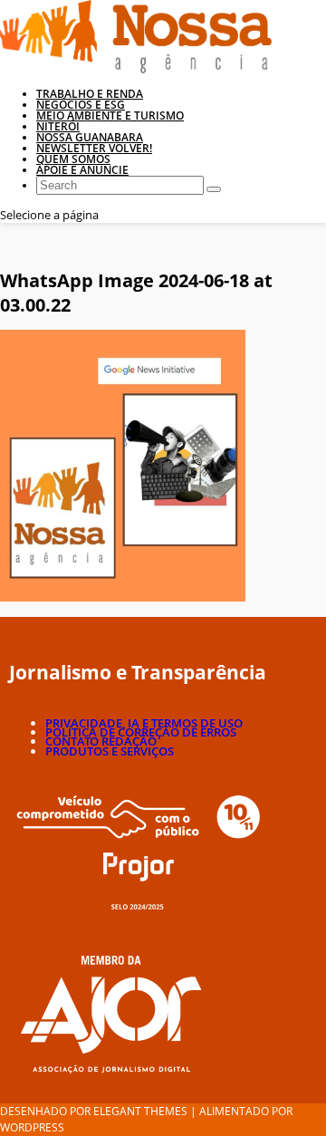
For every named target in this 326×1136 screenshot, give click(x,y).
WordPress (32, 1127)
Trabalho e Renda (89, 93)
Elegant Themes (140, 1111)
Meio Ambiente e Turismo (110, 115)
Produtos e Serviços (109, 751)
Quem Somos (73, 159)
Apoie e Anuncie (82, 170)
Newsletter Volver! (94, 148)
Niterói (58, 126)
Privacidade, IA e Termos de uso (144, 723)
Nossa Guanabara (89, 137)
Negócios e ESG (80, 104)
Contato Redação (101, 741)
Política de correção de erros (140, 732)
